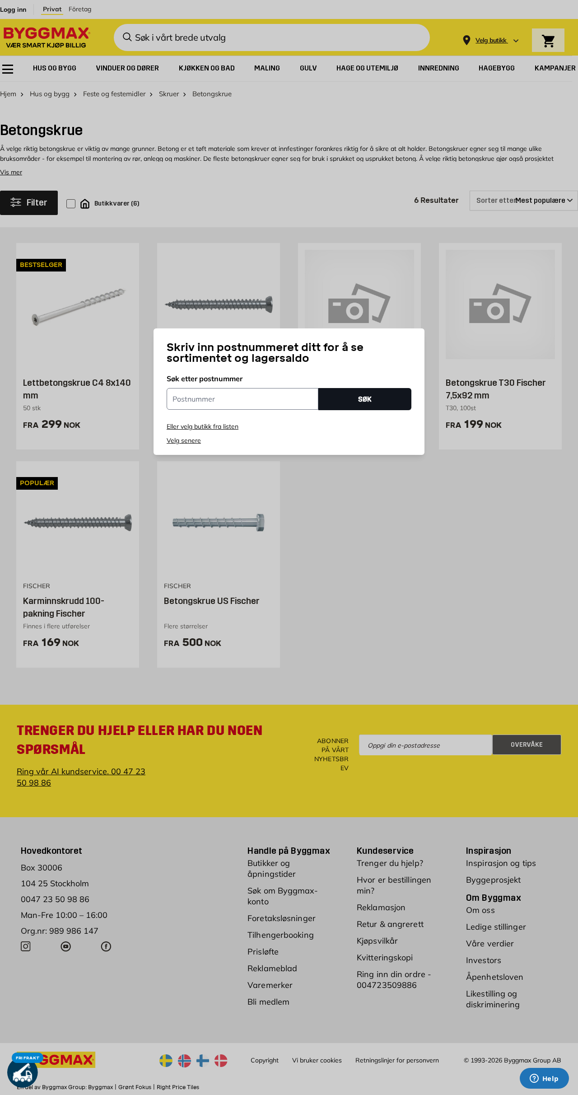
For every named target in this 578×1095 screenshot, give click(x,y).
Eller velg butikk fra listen (202, 426)
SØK (365, 399)
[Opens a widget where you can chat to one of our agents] (544, 1079)
